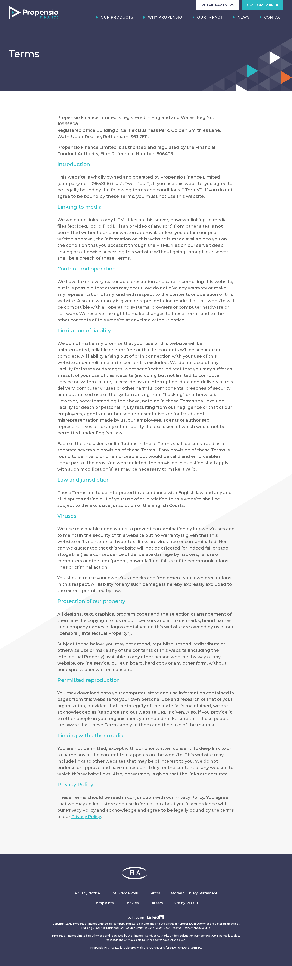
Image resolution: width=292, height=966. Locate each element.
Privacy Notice (87, 893)
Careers (156, 903)
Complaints (103, 903)
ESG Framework (124, 893)
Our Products (117, 17)
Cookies (131, 903)
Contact (273, 17)
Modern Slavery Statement (194, 893)
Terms (154, 893)
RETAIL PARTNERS (218, 5)
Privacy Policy (86, 816)
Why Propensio (165, 17)
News (243, 17)
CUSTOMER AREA (262, 5)
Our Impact (210, 17)
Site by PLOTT (186, 903)
